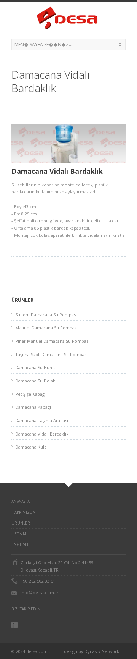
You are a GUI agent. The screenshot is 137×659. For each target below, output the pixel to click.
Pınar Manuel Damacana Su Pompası (52, 341)
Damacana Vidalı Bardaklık (41, 434)
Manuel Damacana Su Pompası (46, 327)
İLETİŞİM (18, 533)
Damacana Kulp (31, 447)
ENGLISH (19, 544)
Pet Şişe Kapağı (30, 394)
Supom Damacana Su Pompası (46, 314)
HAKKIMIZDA (23, 512)
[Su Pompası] (68, 18)
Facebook (15, 625)
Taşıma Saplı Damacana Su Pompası (51, 354)
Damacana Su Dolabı (36, 381)
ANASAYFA (20, 501)
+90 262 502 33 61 (38, 581)
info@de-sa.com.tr (40, 592)
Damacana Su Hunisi (35, 367)
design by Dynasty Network (91, 651)
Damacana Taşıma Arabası (41, 420)
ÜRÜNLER (20, 523)
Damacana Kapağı (33, 407)
